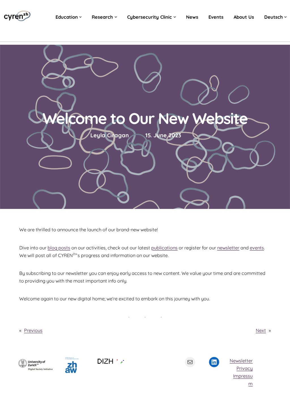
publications (164, 248)
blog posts (59, 248)
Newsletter (241, 360)
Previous (33, 330)
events (257, 248)
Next (261, 330)
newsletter (228, 248)
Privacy (244, 368)
